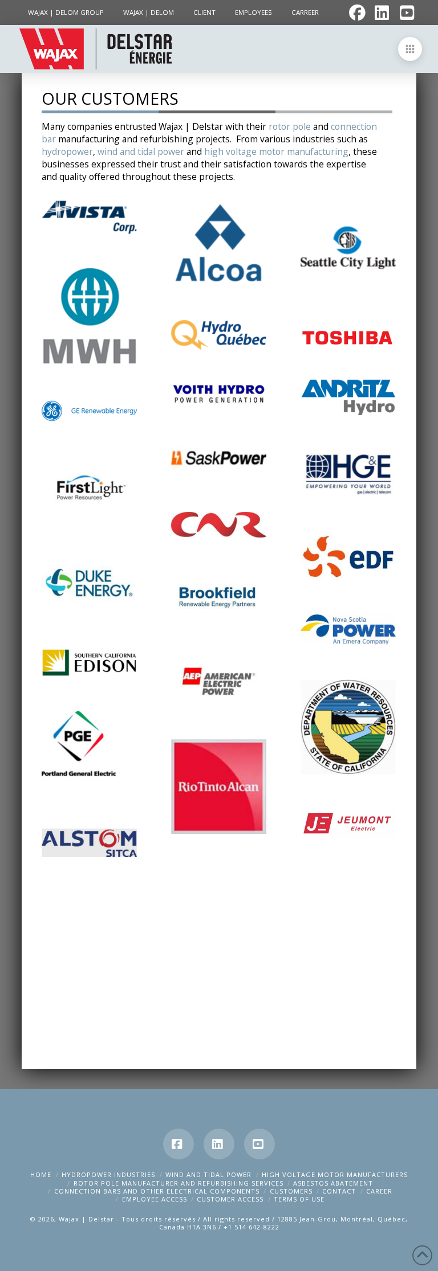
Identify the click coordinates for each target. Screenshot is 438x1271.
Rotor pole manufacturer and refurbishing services (178, 1183)
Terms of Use (299, 1199)
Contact (339, 1191)
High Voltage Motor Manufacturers (335, 1174)
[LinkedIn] (219, 1144)
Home (40, 1174)
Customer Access (230, 1199)
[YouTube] (259, 1144)
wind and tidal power (141, 151)
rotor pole (290, 126)
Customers (291, 1191)
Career (379, 1191)
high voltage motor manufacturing (276, 151)
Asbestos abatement (333, 1183)
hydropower (67, 151)
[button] (410, 49)
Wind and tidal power (208, 1174)
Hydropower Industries (108, 1174)
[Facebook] (178, 1144)
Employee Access (154, 1199)
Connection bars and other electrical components (156, 1191)
